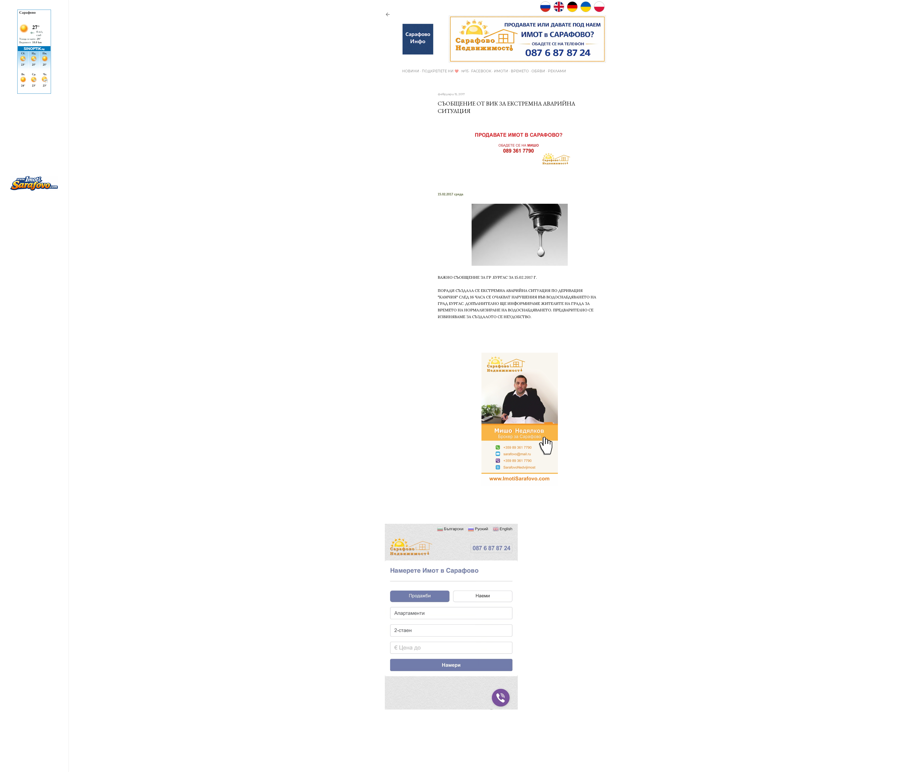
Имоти (501, 71)
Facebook (481, 71)
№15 (464, 71)
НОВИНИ (410, 71)
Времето (520, 71)
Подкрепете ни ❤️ (440, 71)
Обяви (538, 71)
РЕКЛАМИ (557, 71)
